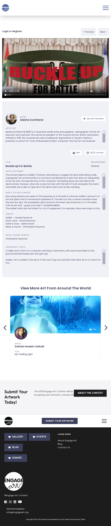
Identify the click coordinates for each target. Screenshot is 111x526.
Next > (103, 32)
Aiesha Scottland (31, 120)
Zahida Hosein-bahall (29, 346)
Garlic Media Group (67, 519)
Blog (60, 443)
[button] (104, 421)
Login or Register (12, 31)
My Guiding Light (24, 354)
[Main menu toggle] (105, 7)
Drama (95, 166)
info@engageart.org (17, 512)
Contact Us (64, 447)
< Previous (88, 32)
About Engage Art (67, 440)
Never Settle (80, 519)
